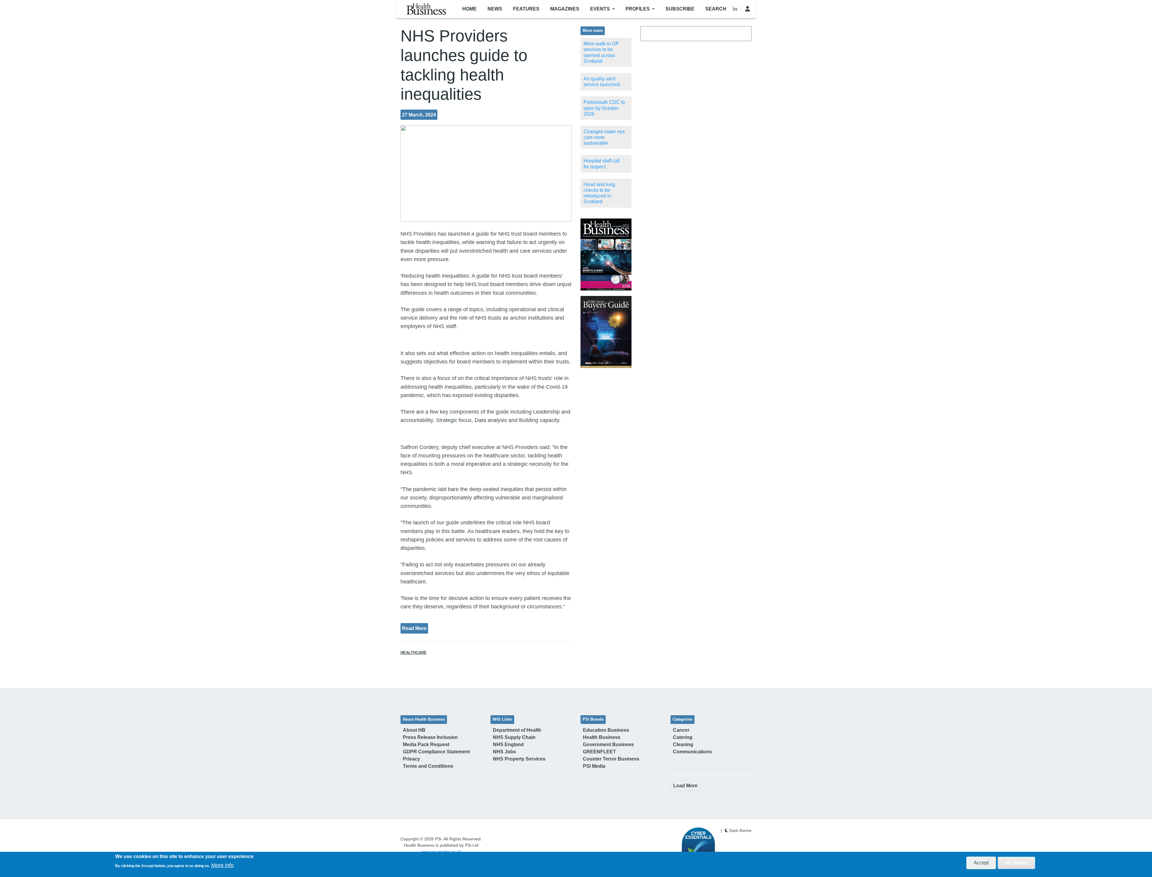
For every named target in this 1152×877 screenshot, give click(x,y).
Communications (692, 751)
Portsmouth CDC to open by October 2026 (604, 108)
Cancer (681, 730)
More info (222, 865)
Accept (981, 862)
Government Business (608, 744)
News (495, 8)
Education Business (606, 730)
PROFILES (638, 8)
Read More (414, 628)
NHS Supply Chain (514, 737)
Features (526, 8)
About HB (414, 730)
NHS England (508, 744)
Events (600, 8)
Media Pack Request (426, 744)
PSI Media (594, 766)
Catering (682, 737)
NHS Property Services (519, 758)
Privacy (411, 758)
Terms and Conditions (428, 766)
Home (469, 8)
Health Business (601, 737)
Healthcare (413, 653)
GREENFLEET (599, 751)
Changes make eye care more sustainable (604, 137)
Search (715, 8)
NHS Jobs (504, 751)
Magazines (564, 8)
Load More (685, 785)
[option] (606, 254)
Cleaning (683, 744)
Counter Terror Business (611, 758)
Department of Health (517, 730)
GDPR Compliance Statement (436, 751)
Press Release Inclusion (430, 737)
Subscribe (679, 8)
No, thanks (1016, 862)
